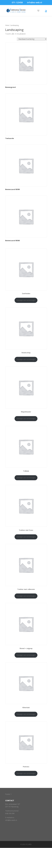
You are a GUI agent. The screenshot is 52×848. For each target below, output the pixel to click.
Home (7, 25)
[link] (9, 813)
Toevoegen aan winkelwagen (26, 300)
